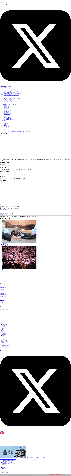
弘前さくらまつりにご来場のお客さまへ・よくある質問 (12, 98)
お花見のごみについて (3, 214)
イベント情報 (4, 339)
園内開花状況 (4, 333)
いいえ (53, 474)
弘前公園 (3, 326)
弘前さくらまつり (4, 324)
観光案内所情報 (6, 123)
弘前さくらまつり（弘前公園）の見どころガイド (11, 100)
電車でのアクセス (6, 106)
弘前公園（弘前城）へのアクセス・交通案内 (8, 104)
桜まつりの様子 (4, 346)
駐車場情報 (3, 464)
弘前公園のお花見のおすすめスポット (20, 131)
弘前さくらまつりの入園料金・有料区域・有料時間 (11, 95)
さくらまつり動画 (4, 340)
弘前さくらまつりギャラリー (6, 341)
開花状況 (3, 328)
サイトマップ (4, 471)
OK (50, 474)
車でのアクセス (6, 108)
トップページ (2, 131)
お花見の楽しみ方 (3, 207)
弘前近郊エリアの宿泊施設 (8, 117)
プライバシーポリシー (7, 129)
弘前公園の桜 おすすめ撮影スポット (9, 101)
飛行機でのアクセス (7, 105)
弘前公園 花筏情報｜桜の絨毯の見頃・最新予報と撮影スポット (13, 93)
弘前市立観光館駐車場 (7, 112)
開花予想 (3, 325)
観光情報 (3, 120)
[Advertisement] (25, 276)
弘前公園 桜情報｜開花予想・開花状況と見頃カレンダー (10, 460)
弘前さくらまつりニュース (6, 342)
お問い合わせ (6, 125)
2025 (2, 332)
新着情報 (5, 124)
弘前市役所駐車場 (6, 111)
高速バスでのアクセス (7, 107)
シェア (3, 2)
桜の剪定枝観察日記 (5, 344)
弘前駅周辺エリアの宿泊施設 (8, 116)
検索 (1, 2)
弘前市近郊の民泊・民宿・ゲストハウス (9, 119)
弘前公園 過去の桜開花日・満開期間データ (10, 92)
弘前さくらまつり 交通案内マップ (9, 110)
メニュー (6, 2)
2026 (2, 336)
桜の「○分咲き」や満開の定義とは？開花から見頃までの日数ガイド (14, 91)
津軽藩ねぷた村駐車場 (7, 114)
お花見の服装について (3, 209)
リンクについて (6, 127)
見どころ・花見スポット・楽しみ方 (7, 99)
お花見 (3, 330)
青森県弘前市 (4, 335)
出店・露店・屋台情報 (7, 97)
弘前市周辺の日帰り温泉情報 (8, 118)
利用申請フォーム (6, 126)
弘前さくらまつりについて (6, 94)
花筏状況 (3, 331)
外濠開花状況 (4, 334)
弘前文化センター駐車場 (7, 113)
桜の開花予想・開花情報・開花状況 (7, 345)
